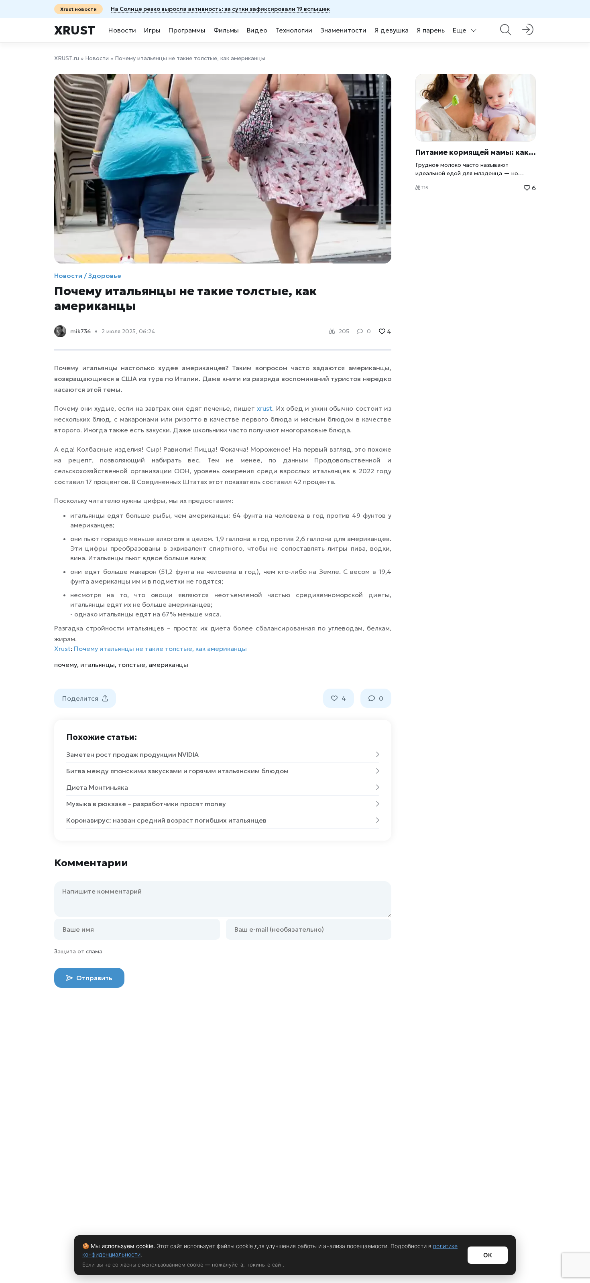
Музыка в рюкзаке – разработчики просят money (146, 804)
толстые (131, 665)
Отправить (93, 978)
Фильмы (226, 30)
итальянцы (97, 665)
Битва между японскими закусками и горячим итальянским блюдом (177, 771)
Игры (152, 30)
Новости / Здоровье (87, 276)
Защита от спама (78, 951)
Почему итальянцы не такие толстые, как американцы (160, 649)
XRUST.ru (66, 58)
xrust (264, 408)
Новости (122, 30)
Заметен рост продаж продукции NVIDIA (132, 754)
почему (65, 665)
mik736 (80, 331)
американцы (168, 665)
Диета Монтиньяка (97, 787)
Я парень (431, 30)
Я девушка (391, 30)
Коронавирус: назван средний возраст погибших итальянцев (166, 820)
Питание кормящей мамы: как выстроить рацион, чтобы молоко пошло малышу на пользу (475, 152)
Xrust (74, 30)
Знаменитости (343, 30)
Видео (257, 30)
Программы (187, 30)
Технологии (293, 30)
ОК (487, 1255)
